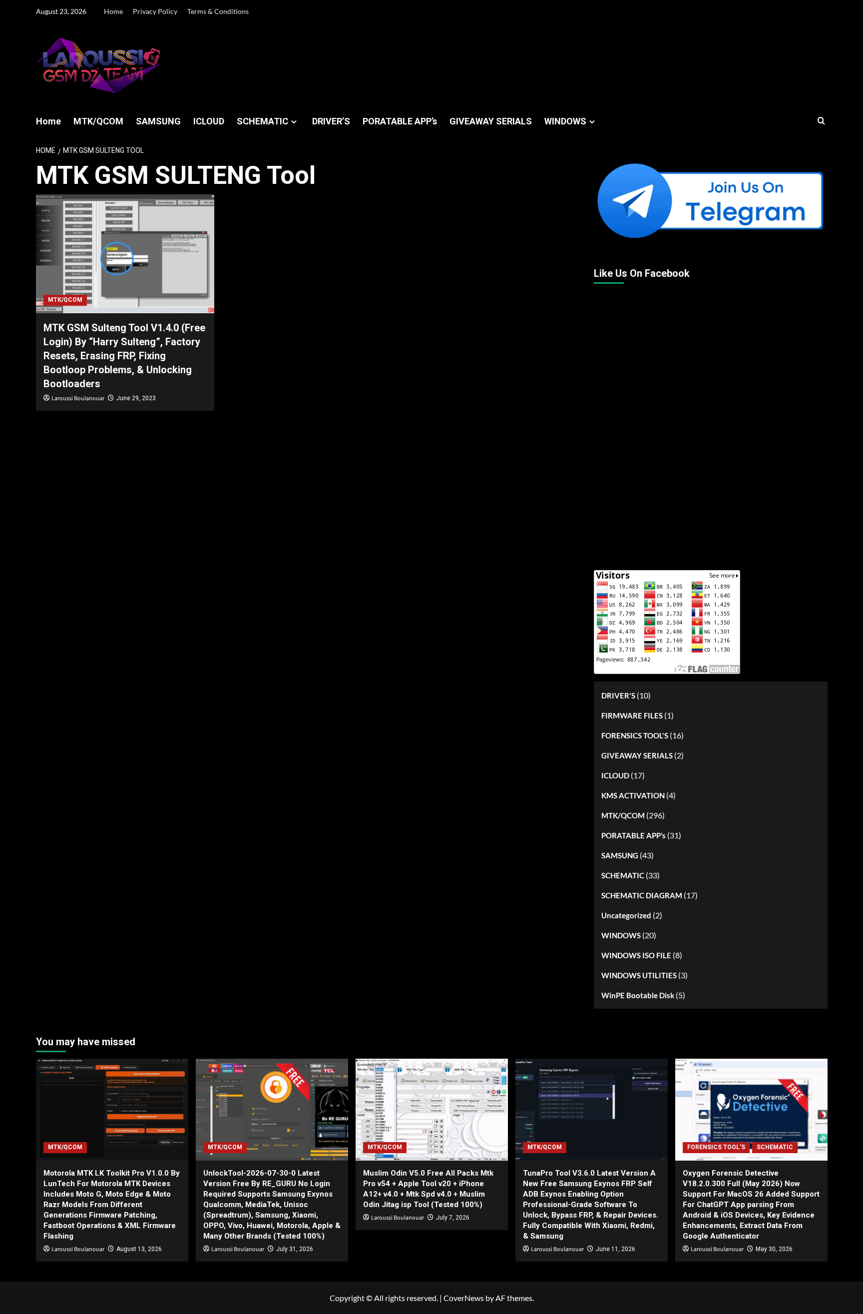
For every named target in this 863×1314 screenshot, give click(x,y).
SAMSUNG (158, 121)
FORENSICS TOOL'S (634, 735)
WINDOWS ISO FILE (636, 955)
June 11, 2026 (615, 1249)
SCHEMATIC (262, 121)
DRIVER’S (331, 121)
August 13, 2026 (139, 1249)
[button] (821, 121)
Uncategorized (626, 915)
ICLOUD (208, 121)
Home (113, 11)
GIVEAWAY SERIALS (490, 121)
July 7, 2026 (452, 1217)
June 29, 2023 (136, 398)
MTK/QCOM (98, 121)
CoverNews (463, 1298)
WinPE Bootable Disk (637, 995)
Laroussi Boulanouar (77, 398)
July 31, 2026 (294, 1249)
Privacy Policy (155, 11)
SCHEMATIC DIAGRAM (641, 895)
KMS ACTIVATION (633, 795)
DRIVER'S (618, 695)
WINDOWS (565, 121)
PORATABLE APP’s (400, 121)
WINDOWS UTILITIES (639, 975)
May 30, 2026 (774, 1249)
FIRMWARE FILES (632, 715)
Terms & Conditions (218, 11)
